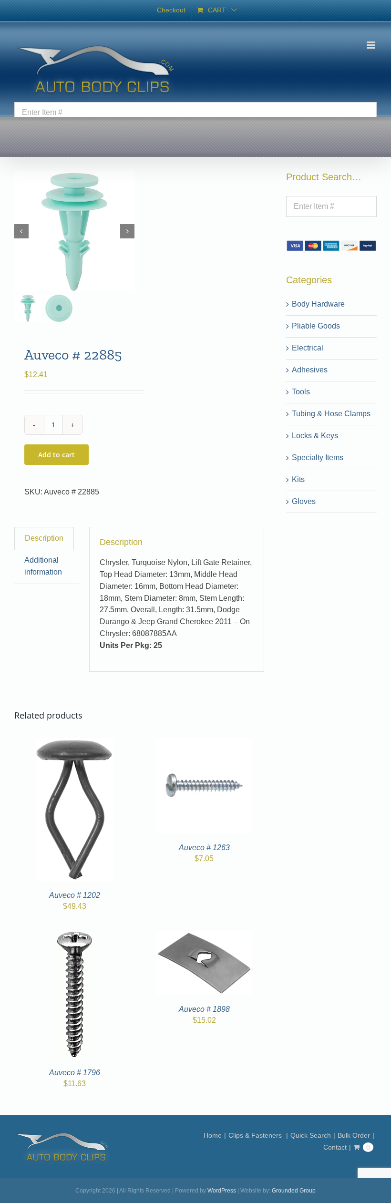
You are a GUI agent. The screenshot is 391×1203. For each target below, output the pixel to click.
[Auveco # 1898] (204, 936)
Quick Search (310, 1135)
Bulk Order (354, 1135)
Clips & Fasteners (256, 1135)
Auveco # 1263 (204, 847)
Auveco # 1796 (74, 1073)
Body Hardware (318, 304)
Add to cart (56, 454)
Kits (298, 479)
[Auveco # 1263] (204, 743)
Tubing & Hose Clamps (331, 414)
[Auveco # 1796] (74, 936)
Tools (301, 392)
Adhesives (310, 370)
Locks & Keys (315, 436)
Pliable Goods (316, 326)
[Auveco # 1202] (74, 743)
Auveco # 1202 (74, 895)
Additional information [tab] (43, 566)
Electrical (307, 348)
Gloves (304, 501)
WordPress (221, 1190)
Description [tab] (44, 538)
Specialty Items (317, 457)
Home (213, 1135)
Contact (335, 1147)
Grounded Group (294, 1190)
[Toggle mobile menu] (372, 45)
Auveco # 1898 (204, 1009)
